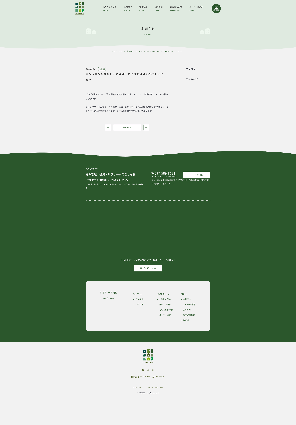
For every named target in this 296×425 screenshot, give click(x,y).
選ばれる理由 (176, 8)
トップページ (117, 51)
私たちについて (109, 8)
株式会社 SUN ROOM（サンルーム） (79, 8)
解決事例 (159, 8)
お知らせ (130, 51)
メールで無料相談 (197, 174)
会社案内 (187, 299)
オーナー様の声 (196, 8)
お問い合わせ (189, 314)
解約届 (186, 320)
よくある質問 (189, 304)
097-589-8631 (164, 173)
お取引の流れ (165, 299)
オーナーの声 (165, 314)
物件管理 (143, 8)
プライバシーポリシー (155, 387)
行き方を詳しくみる (148, 268)
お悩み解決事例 (166, 309)
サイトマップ (137, 387)
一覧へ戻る (127, 127)
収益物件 (128, 8)
